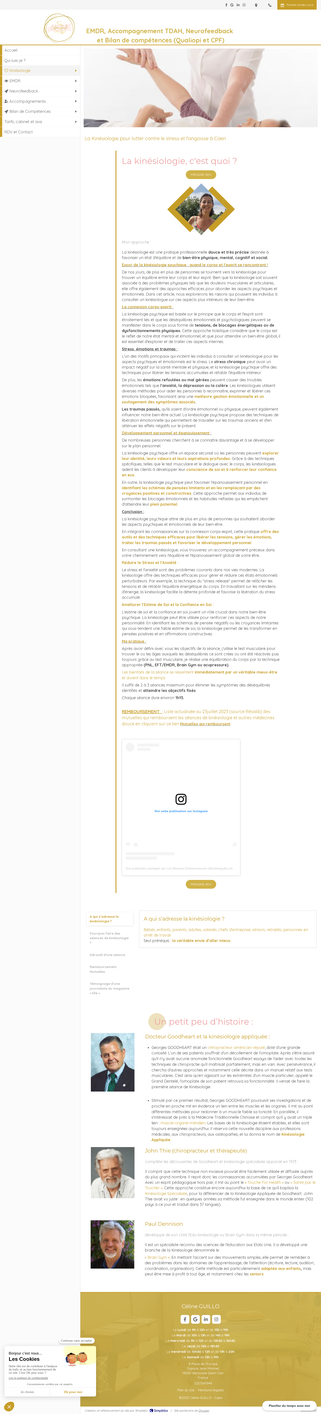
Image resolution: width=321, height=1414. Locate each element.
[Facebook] (226, 5)
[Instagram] (244, 5)
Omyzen (203, 1410)
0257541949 (203, 1383)
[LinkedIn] (238, 5)
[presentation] (109, 919)
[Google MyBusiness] (231, 5)
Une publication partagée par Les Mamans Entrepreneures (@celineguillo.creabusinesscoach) (191, 868)
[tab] (110, 919)
